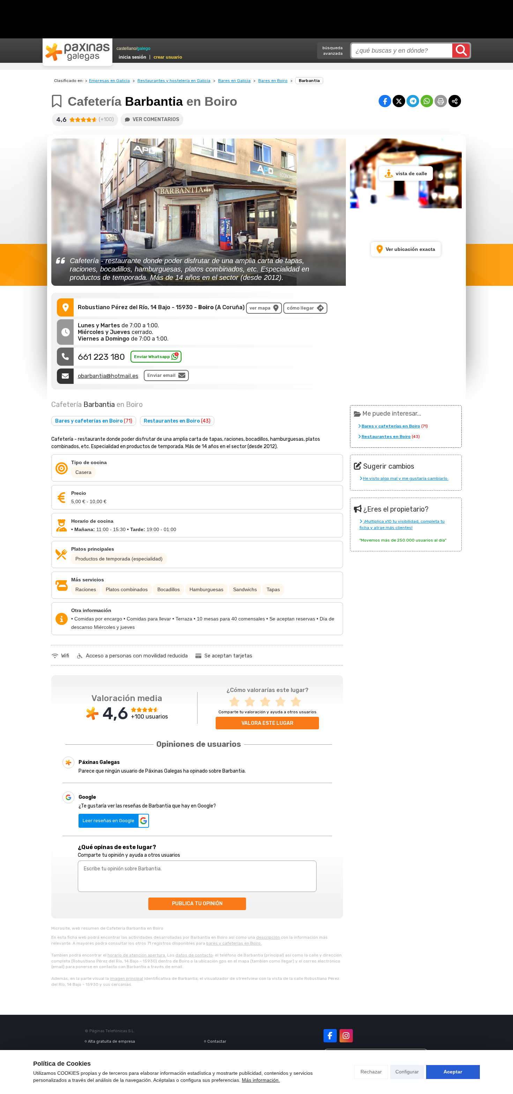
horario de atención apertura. (136, 955)
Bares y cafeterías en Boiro (93, 421)
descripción (268, 937)
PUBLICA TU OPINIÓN (197, 904)
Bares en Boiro (273, 80)
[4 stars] (282, 702)
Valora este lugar (267, 723)
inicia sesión (132, 57)
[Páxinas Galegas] (77, 52)
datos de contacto (194, 955)
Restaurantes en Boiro (177, 421)
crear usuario (168, 57)
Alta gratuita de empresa (111, 1041)
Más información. (261, 1080)
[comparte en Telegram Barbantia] (413, 101)
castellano (126, 48)
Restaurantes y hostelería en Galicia (173, 80)
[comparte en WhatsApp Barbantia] (427, 101)
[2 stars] (252, 702)
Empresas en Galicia (109, 80)
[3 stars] (267, 702)
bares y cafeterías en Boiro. (234, 943)
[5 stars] (298, 702)
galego (143, 48)
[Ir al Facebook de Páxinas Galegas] (330, 1035)
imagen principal (126, 978)
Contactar (216, 1041)
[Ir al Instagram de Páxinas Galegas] (346, 1035)
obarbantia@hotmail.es (108, 376)
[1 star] (236, 702)
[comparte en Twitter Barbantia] (399, 101)
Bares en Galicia (234, 80)
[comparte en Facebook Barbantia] (385, 101)
